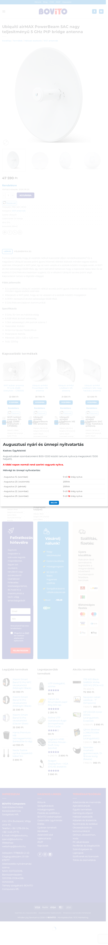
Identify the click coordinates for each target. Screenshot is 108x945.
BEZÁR (54, 502)
